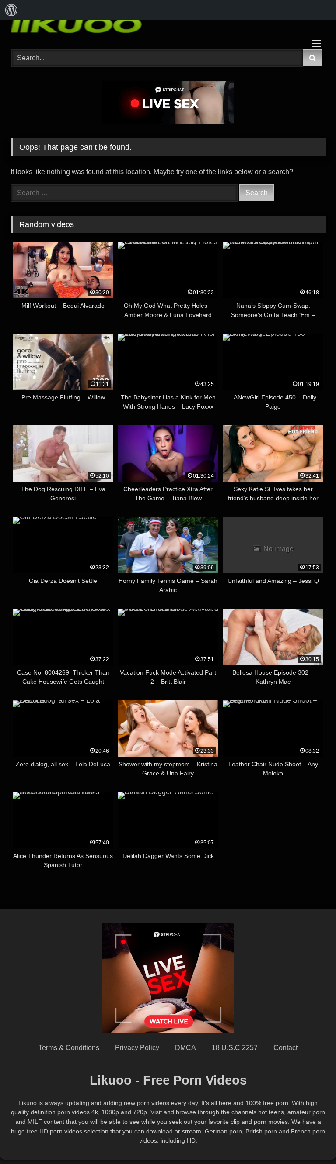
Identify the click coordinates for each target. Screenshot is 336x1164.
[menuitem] (11, 10)
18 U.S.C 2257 (235, 1047)
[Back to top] (308, 1138)
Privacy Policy (137, 1047)
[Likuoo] (168, 23)
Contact (285, 1047)
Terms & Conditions (68, 1047)
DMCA (185, 1047)
